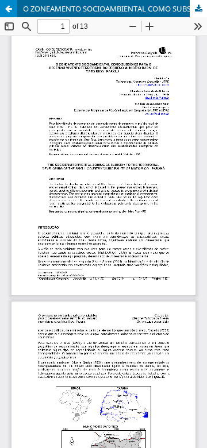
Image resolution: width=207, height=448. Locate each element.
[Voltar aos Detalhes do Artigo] (8, 8)
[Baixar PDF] (198, 8)
